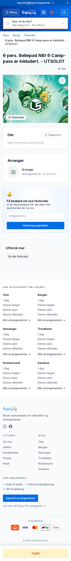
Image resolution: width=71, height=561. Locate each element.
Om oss (7, 441)
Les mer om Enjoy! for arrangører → (24, 505)
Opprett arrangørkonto (20, 498)
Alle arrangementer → (16, 320)
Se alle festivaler (18, 256)
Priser (6, 463)
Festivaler (30, 35)
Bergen (42, 294)
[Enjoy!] (35, 408)
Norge (16, 35)
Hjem (6, 35)
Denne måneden (13, 314)
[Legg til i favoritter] (62, 80)
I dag (6, 300)
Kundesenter (10, 452)
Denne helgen (11, 305)
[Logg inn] (64, 12)
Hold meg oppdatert (35, 225)
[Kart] (43, 12)
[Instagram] (5, 426)
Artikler (7, 447)
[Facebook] (10, 426)
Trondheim (45, 328)
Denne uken (10, 309)
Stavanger (10, 328)
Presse (7, 458)
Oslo (6, 294)
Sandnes (43, 362)
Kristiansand (11, 362)
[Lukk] (67, 2)
